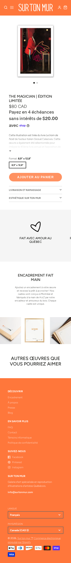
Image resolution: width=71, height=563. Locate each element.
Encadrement (15, 397)
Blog (10, 412)
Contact (12, 432)
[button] (34, 83)
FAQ (10, 427)
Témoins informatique (20, 437)
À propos (13, 402)
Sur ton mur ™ (25, 538)
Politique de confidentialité (23, 442)
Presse (11, 407)
